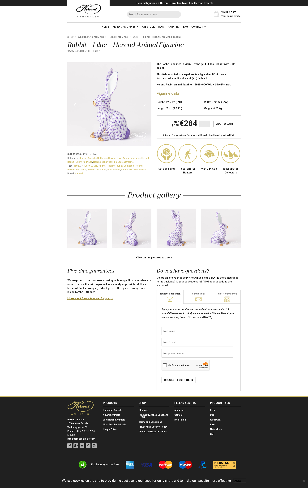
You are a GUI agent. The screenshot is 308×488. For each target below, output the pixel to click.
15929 (77, 165)
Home (105, 26)
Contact (197, 26)
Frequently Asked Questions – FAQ (153, 416)
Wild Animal (140, 169)
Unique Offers (110, 429)
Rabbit (124, 169)
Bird (212, 424)
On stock (148, 26)
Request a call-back (169, 293)
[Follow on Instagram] (94, 445)
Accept (239, 480)
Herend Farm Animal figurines (124, 158)
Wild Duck (215, 420)
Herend (139, 165)
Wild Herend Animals (91, 37)
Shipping (174, 26)
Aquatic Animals (111, 415)
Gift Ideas (102, 158)
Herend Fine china (76, 169)
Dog (212, 415)
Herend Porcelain (96, 169)
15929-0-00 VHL (89, 165)
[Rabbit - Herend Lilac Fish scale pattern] (109, 145)
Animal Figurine (107, 165)
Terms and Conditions (150, 422)
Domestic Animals (112, 410)
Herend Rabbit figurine (105, 162)
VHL (131, 169)
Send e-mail (198, 293)
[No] (304, 481)
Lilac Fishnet (113, 169)
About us (179, 410)
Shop (70, 37)
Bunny (119, 165)
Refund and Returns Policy (153, 431)
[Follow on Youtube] (82, 445)
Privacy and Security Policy (153, 427)
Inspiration (180, 420)
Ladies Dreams (126, 162)
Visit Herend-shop (227, 293)
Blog (161, 26)
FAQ (185, 26)
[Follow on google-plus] (75, 445)
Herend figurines (124, 26)
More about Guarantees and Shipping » (90, 298)
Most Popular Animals (114, 424)
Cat (212, 434)
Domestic (129, 165)
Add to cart (224, 123)
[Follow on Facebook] (69, 445)
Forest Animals (118, 37)
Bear (212, 410)
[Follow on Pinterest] (88, 445)
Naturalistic (216, 429)
